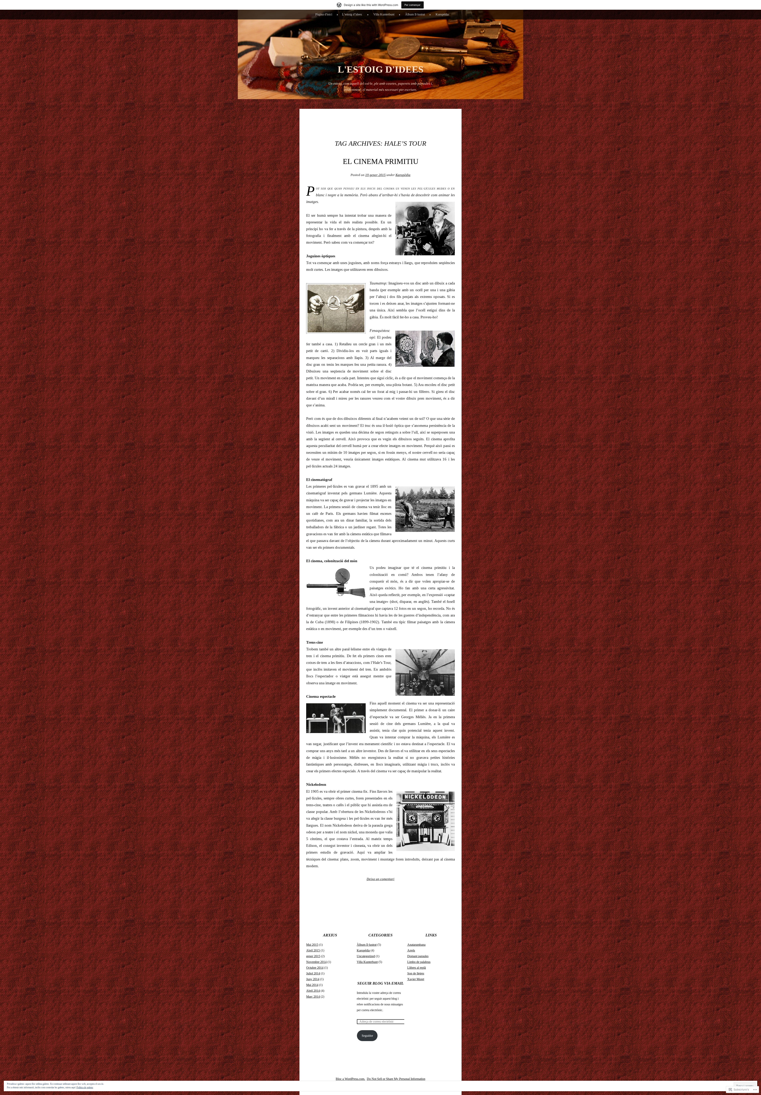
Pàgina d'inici (323, 14)
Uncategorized (366, 956)
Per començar (412, 4)
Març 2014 (313, 996)
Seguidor (367, 1035)
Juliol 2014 (313, 973)
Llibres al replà (416, 967)
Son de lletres (415, 973)
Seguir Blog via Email (380, 983)
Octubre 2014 (314, 967)
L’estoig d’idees (352, 14)
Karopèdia (442, 14)
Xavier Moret (415, 979)
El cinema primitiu (380, 161)
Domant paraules (417, 956)
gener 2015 (313, 956)
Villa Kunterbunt (383, 14)
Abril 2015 (313, 950)
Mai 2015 (312, 944)
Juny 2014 (312, 979)
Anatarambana (416, 944)
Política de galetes (84, 1087)
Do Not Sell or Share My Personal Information (396, 1079)
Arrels (411, 950)
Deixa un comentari (380, 879)
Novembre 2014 (316, 962)
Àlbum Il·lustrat (415, 14)
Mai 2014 (312, 985)
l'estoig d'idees (381, 69)
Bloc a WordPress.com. (350, 1079)
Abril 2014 (313, 990)
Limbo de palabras (418, 962)
